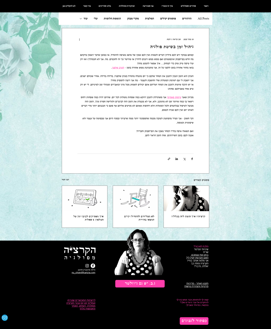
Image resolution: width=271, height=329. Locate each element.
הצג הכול (65, 180)
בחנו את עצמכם (199, 255)
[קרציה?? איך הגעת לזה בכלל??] (186, 198)
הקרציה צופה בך (199, 263)
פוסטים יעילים (168, 18)
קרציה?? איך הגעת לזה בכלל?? (188, 216)
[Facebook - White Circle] (93, 265)
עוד (86, 18)
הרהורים (186, 18)
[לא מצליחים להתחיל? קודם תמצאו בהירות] (135, 198)
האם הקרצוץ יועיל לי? (197, 257)
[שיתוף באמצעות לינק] (168, 158)
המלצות (149, 18)
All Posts (203, 18)
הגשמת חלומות (112, 18)
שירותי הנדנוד (201, 249)
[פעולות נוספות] (79, 39)
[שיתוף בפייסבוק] (192, 158)
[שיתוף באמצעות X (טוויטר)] (184, 158)
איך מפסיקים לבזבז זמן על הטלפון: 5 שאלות (88, 218)
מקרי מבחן (133, 18)
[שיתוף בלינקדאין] (176, 158)
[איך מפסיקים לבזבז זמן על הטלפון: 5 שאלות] (84, 198)
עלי (96, 18)
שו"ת (205, 252)
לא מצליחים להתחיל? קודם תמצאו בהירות (139, 218)
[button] (140, 283)
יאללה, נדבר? (201, 266)
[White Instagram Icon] (87, 265)
